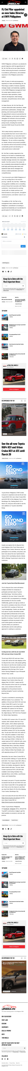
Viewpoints (5, 1027)
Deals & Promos (18, 303)
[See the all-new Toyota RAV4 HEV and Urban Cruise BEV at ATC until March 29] (20, 301)
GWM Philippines (5, 262)
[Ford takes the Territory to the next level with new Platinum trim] (5, 356)
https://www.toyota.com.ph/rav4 (11, 798)
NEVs (3, 1034)
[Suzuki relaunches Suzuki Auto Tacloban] (5, 347)
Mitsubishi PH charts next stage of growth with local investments (17, 325)
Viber (17, 811)
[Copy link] (11, 271)
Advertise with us (5, 1063)
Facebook (6, 808)
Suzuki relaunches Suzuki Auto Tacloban (16, 344)
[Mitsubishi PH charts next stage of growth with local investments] (5, 327)
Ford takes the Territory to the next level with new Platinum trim (17, 354)
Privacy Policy (19, 289)
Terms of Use (6, 290)
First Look (11, 356)
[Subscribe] (23, 286)
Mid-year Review (6, 1016)
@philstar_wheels (12, 365)
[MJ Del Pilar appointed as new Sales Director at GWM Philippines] (8, 859)
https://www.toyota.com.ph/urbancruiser (13, 802)
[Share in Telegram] (8, 271)
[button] (2, 2)
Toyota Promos (15, 820)
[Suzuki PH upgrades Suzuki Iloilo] (5, 317)
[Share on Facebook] (3, 271)
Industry (3, 20)
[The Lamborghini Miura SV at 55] (5, 337)
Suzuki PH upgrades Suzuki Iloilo (15, 315)
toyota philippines (5, 820)
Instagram (12, 808)
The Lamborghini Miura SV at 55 (14, 334)
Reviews (4, 1024)
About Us (18, 1063)
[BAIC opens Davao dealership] (8, 301)
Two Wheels (5, 1038)
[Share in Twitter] (5, 271)
